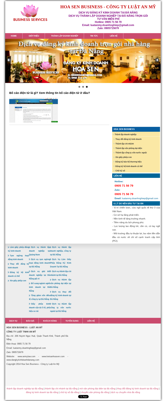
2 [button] (83, 87)
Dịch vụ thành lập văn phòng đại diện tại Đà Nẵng (60, 283)
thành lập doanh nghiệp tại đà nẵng (25, 388)
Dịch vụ (13, 321)
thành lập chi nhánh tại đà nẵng (61, 388)
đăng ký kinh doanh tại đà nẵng (42, 392)
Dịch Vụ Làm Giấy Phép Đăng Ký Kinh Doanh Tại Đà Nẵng (60, 263)
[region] (83, 61)
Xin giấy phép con (123, 157)
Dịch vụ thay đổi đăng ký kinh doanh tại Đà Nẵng (60, 295)
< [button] (9, 60)
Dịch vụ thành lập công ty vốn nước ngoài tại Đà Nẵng (60, 307)
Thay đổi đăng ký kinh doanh (128, 139)
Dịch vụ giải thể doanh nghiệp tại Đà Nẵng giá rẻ (39, 275)
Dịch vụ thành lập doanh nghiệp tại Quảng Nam (39, 251)
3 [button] (87, 87)
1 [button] (79, 87)
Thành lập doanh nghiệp (125, 134)
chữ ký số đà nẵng (69, 392)
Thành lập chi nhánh (124, 144)
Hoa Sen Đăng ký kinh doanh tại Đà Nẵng (30, 12)
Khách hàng (50, 321)
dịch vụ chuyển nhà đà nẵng (125, 392)
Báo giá (30, 321)
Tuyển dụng (71, 321)
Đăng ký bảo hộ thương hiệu (128, 162)
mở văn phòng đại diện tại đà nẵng (97, 388)
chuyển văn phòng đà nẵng (95, 392)
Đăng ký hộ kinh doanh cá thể (128, 166)
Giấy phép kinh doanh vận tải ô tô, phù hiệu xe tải (39, 307)
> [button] (156, 60)
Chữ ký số (120, 171)
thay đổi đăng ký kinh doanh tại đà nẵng (137, 388)
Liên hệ (91, 321)
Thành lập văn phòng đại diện (128, 148)
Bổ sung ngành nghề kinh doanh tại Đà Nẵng (39, 287)
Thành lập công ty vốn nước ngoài (131, 153)
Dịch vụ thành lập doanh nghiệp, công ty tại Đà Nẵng (60, 251)
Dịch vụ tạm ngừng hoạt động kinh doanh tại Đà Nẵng (39, 263)
